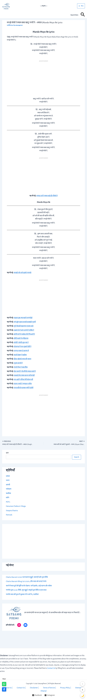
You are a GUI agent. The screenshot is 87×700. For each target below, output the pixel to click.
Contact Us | (21, 688)
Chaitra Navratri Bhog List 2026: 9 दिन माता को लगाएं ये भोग (26, 581)
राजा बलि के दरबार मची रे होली (23, 388)
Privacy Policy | (65, 688)
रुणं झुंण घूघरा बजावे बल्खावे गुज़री (25, 322)
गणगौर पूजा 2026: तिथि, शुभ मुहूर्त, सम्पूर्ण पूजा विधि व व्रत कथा (26, 590)
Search (76, 457)
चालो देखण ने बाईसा (20, 355)
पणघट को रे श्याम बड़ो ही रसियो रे (47, 196)
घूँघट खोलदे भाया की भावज (22, 359)
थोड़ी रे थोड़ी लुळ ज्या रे (21, 343)
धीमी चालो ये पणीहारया (21, 338)
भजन (7, 480)
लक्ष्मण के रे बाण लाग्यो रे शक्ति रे (24, 330)
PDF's (8, 502)
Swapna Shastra (12, 511)
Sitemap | (78, 688)
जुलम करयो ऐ (18, 363)
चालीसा (8, 493)
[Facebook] (25, 625)
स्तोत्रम (8, 489)
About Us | (9, 688)
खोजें (7, 453)
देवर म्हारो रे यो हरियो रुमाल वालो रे (25, 371)
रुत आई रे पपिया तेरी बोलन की (23, 380)
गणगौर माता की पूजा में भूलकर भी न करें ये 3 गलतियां (22, 594)
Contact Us (51, 668)
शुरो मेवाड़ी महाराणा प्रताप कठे (23, 326)
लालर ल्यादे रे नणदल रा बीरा (23, 384)
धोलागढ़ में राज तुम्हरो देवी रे (22, 347)
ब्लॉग (7, 498)
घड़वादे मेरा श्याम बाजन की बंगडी (24, 375)
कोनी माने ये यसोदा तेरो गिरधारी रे (24, 334)
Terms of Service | (49, 688)
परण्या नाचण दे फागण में (21, 351)
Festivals (9, 515)
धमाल (8, 476)
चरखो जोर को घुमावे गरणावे (22, 273)
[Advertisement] (43, 78)
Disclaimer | (34, 688)
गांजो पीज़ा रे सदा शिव (21, 367)
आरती (8, 485)
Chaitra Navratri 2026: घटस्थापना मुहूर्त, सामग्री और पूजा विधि (27, 577)
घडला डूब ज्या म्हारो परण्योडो (23, 318)
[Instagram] (19, 625)
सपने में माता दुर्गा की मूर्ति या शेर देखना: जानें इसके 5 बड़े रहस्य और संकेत (29, 586)
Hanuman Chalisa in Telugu (16, 506)
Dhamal (43, 691)
